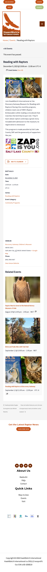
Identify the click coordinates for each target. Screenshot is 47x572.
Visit (23, 501)
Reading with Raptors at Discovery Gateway (20, 386)
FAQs (24, 480)
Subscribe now (23, 429)
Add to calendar (17, 162)
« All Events (7, 48)
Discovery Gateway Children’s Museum (18, 244)
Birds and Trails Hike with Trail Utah (17, 347)
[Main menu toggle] (42, 24)
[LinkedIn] (30, 466)
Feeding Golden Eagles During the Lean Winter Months (10, 408)
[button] (9, 2)
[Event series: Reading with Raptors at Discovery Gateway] (7, 393)
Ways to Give (23, 495)
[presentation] (22, 290)
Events (23, 498)
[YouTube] (26, 466)
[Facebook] (17, 466)
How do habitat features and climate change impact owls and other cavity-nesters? (30, 408)
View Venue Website (12, 263)
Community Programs (12, 203)
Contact (23, 483)
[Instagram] (21, 466)
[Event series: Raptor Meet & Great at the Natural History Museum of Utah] (35, 311)
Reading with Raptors (12, 196)
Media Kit (23, 477)
